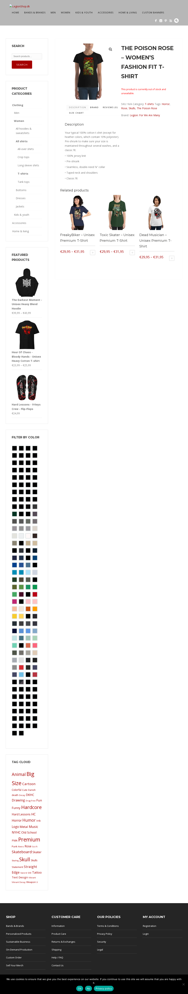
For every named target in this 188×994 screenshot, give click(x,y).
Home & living (128, 12)
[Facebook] (155, 20)
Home (15, 12)
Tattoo (37, 872)
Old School (29, 832)
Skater (36, 852)
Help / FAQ (57, 957)
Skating (15, 860)
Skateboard (22, 851)
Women (65, 12)
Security (101, 941)
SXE (29, 872)
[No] (183, 984)
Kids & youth (84, 12)
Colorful (16, 790)
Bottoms (21, 190)
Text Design (20, 877)
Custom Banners (153, 12)
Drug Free (31, 800)
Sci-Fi (34, 846)
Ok (79, 988)
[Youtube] (170, 20)
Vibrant (32, 877)
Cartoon (28, 783)
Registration (149, 926)
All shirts (22, 141)
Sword (23, 872)
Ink (38, 820)
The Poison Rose (147, 108)
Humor (29, 820)
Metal (24, 827)
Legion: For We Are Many (145, 115)
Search (176, 20)
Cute (24, 790)
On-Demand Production (19, 949)
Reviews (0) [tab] (110, 107)
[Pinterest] (165, 20)
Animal (19, 774)
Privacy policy (104, 988)
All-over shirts (26, 149)
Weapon (31, 882)
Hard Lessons (21, 814)
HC (33, 814)
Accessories (105, 12)
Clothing (17, 105)
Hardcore (31, 807)
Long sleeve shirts (28, 165)
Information (58, 926)
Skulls (132, 108)
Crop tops (23, 157)
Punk (14, 846)
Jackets (20, 206)
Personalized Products (18, 933)
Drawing (18, 800)
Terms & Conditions (108, 926)
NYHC (16, 832)
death (15, 795)
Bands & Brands (35, 12)
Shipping (56, 949)
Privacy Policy (104, 933)
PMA (14, 840)
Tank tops (24, 182)
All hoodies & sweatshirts (24, 131)
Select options (92, 252)
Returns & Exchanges (63, 941)
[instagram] (160, 20)
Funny (16, 808)
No (88, 988)
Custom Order (14, 957)
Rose (124, 108)
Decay (22, 795)
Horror (166, 104)
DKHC (30, 795)
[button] (110, 49)
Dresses (21, 198)
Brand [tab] (94, 107)
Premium (29, 839)
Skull (24, 859)
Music (33, 826)
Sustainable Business (18, 941)
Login (146, 933)
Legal (100, 949)
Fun (39, 800)
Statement (17, 867)
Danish (32, 790)
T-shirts (149, 104)
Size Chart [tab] (76, 112)
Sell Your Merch (14, 965)
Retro (21, 846)
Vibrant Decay (19, 882)
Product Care (59, 933)
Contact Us (58, 965)
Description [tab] (77, 107)
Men (53, 12)
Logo (15, 826)
